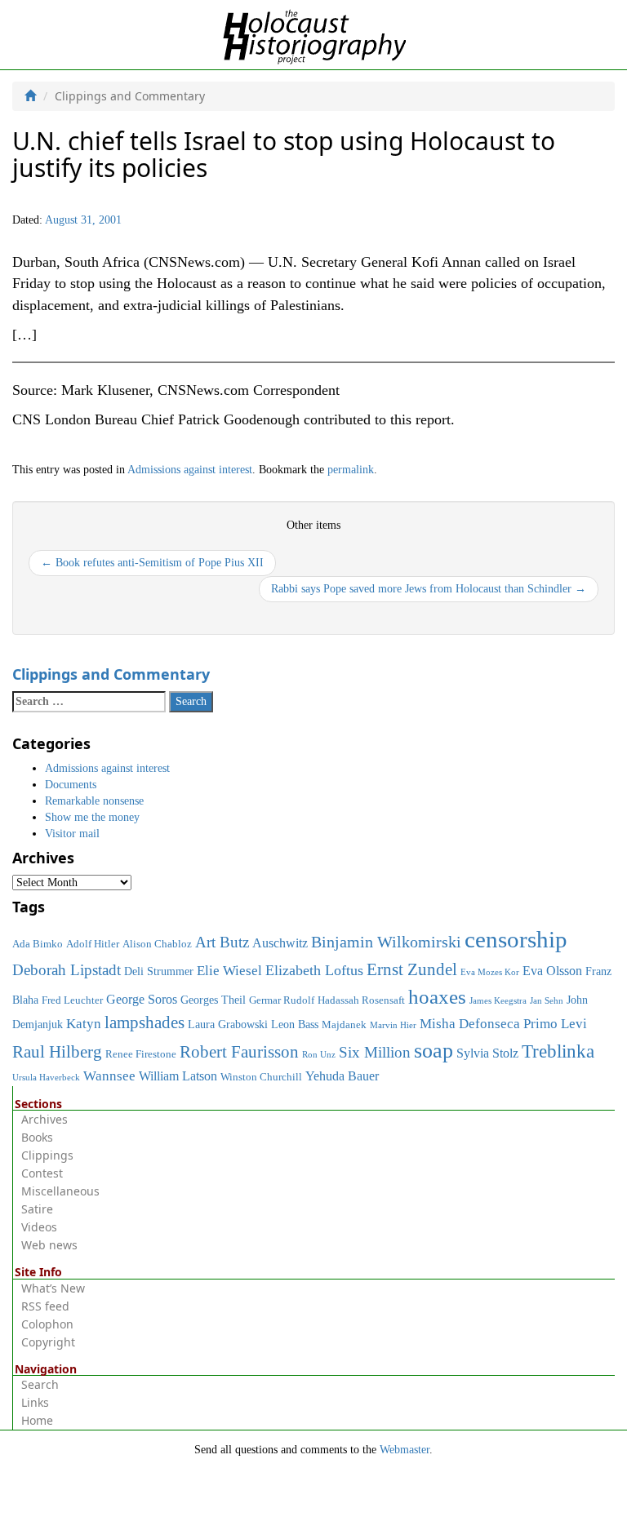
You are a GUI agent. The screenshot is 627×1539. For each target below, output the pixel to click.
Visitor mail (72, 833)
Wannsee (109, 1075)
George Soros (141, 999)
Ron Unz (319, 1054)
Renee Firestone (140, 1054)
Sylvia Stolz (487, 1053)
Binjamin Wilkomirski (386, 942)
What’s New (53, 1288)
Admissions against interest (189, 469)
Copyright (48, 1342)
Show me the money (92, 817)
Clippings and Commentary (111, 674)
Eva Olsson (552, 971)
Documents (70, 784)
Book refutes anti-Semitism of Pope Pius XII (152, 563)
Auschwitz (280, 943)
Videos (39, 1227)
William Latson (178, 1076)
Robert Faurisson (239, 1052)
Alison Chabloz (157, 944)
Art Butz (222, 942)
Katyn (83, 1023)
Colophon (47, 1324)
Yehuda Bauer (342, 1076)
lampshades (144, 1022)
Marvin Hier (393, 1025)
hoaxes (437, 997)
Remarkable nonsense (94, 801)
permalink (350, 469)
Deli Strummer (158, 971)
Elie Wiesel (229, 970)
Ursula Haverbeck (46, 1077)
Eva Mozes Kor (489, 972)
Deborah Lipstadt (66, 969)
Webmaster (404, 1450)
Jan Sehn (546, 1000)
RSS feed (45, 1306)
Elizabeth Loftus (314, 970)
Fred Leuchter (72, 1000)
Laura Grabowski (228, 1024)
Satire (37, 1209)
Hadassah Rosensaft (361, 1000)
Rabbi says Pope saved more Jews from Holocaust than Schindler (428, 589)
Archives (44, 1119)
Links (35, 1402)
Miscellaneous (60, 1191)
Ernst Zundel (412, 969)
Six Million (375, 1052)
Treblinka (558, 1051)
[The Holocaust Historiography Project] (314, 34)
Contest (42, 1173)
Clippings (47, 1155)
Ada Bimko (37, 944)
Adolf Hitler (92, 944)
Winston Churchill (261, 1077)
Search (40, 1384)
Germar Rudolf (281, 1000)
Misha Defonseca (470, 1023)
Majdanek (344, 1025)
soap (433, 1050)
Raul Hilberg (57, 1052)
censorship (516, 939)
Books (37, 1137)
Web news (49, 1245)
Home (37, 1420)
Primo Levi (555, 1023)
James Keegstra (498, 1000)
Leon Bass (294, 1024)
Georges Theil (213, 999)
